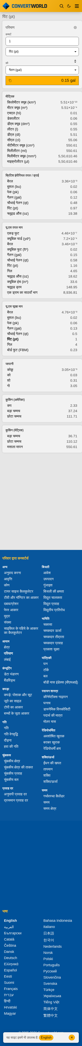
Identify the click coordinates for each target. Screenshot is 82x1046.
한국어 (48, 940)
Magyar (10, 1013)
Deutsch (10, 958)
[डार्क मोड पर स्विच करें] (68, 6)
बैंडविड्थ (9, 680)
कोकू (10, 370)
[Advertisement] (41, 500)
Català (9, 939)
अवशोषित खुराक (53, 736)
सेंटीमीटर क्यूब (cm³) (20, 145)
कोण (7, 585)
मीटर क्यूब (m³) (17, 108)
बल (45, 676)
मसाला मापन (15, 447)
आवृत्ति (8, 579)
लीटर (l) (12, 129)
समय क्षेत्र (49, 809)
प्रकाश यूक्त (51, 649)
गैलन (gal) (14, 197)
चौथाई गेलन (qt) (17, 203)
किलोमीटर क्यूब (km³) (21, 102)
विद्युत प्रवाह (51, 604)
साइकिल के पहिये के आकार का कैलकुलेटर (21, 630)
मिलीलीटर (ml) (17, 151)
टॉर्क (46, 670)
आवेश (47, 573)
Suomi (9, 983)
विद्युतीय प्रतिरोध (54, 610)
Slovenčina (52, 977)
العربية (9, 927)
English (46, 1037)
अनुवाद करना (12, 573)
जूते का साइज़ (12, 701)
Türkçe (48, 990)
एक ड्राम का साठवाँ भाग (22, 292)
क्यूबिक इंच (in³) (17, 282)
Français (11, 989)
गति (6, 728)
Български (12, 933)
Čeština (10, 946)
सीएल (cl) (13, 140)
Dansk (9, 952)
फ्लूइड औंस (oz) (18, 214)
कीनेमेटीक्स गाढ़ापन (55, 697)
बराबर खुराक (51, 742)
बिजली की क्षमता (53, 591)
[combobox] (39, 51)
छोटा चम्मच (14, 416)
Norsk (48, 953)
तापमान (48, 769)
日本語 (48, 933)
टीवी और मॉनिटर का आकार (21, 598)
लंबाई (7, 660)
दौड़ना (8, 740)
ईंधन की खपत (52, 763)
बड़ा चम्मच (13, 411)
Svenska (50, 984)
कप (9, 406)
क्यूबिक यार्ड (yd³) (18, 239)
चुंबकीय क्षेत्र (12, 761)
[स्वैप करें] (75, 61)
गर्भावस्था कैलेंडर (53, 796)
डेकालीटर (13, 118)
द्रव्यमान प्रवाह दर (16, 800)
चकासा (47, 624)
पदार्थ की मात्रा (52, 715)
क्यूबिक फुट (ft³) (17, 249)
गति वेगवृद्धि (11, 734)
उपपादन (48, 579)
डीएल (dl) (13, 135)
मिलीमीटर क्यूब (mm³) (21, 156)
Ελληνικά (11, 964)
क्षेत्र (7, 647)
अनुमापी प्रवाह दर (15, 794)
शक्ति (46, 775)
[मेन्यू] (76, 6)
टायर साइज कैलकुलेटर (18, 591)
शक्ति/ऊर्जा (50, 782)
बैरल (10, 181)
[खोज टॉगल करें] (61, 6)
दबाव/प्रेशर (11, 604)
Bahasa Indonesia (57, 921)
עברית (9, 995)
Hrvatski (10, 1007)
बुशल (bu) (14, 187)
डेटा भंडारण (11, 674)
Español (10, 970)
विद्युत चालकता (52, 598)
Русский (50, 971)
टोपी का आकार (13, 707)
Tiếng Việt (51, 1002)
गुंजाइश (48, 585)
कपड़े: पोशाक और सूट (18, 695)
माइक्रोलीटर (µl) (18, 161)
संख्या (7, 622)
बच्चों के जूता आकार (16, 713)
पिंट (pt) (12, 208)
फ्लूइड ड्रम (14, 287)
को (7, 63)
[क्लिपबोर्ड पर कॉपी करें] (10, 80)
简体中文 (50, 1009)
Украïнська (52, 996)
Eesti (8, 976)
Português (51, 965)
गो (8, 386)
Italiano (49, 927)
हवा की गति (11, 747)
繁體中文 (50, 1015)
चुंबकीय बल (11, 780)
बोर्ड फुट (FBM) (17, 350)
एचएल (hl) (14, 113)
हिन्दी (7, 1001)
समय (46, 802)
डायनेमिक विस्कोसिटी (56, 709)
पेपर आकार (11, 610)
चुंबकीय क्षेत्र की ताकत (18, 767)
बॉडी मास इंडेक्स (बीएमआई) (60, 682)
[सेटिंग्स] (75, 27)
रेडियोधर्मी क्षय (52, 749)
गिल (9, 271)
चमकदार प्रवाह (53, 643)
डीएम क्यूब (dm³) (18, 124)
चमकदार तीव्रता (53, 637)
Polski (48, 959)
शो (8, 380)
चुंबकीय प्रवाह (13, 773)
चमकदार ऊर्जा (52, 631)
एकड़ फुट (13, 233)
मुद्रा (7, 616)
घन (45, 664)
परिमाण (8, 653)
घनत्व (47, 703)
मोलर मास (49, 722)
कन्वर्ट (8, 34)
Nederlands (52, 946)
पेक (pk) (13, 192)
